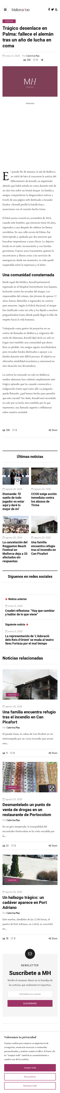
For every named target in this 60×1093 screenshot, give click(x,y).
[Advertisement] (30, 136)
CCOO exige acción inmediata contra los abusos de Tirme (44, 499)
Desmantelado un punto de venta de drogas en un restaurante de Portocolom (26, 809)
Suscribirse (30, 1003)
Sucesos (9, 21)
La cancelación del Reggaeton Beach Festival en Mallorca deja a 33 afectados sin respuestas (15, 551)
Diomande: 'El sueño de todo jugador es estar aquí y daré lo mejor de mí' (13, 501)
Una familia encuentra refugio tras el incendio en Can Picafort (43, 547)
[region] (30, 1062)
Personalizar (30, 1076)
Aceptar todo (30, 1067)
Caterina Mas (33, 55)
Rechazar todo (30, 1085)
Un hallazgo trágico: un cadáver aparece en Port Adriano (24, 902)
